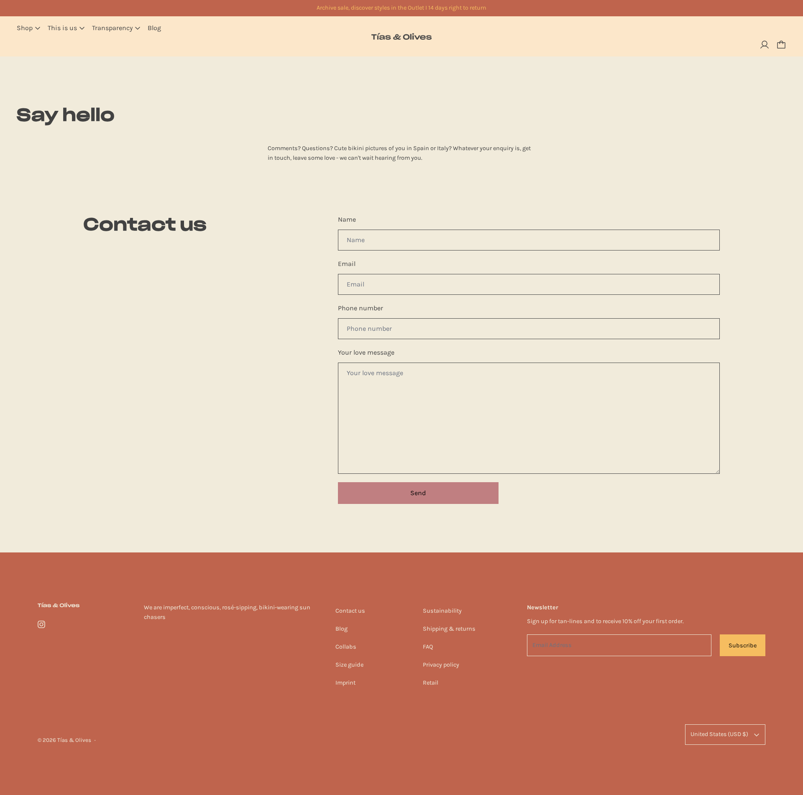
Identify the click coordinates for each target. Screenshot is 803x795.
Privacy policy (441, 664)
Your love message (366, 352)
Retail (430, 682)
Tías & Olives (74, 740)
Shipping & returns (449, 628)
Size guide (349, 664)
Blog (154, 28)
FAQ (428, 646)
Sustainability (442, 610)
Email (346, 264)
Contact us (350, 610)
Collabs (345, 646)
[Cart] (781, 45)
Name (347, 219)
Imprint (345, 682)
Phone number (360, 308)
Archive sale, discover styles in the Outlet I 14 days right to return (401, 7)
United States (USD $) (719, 734)
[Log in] (765, 45)
